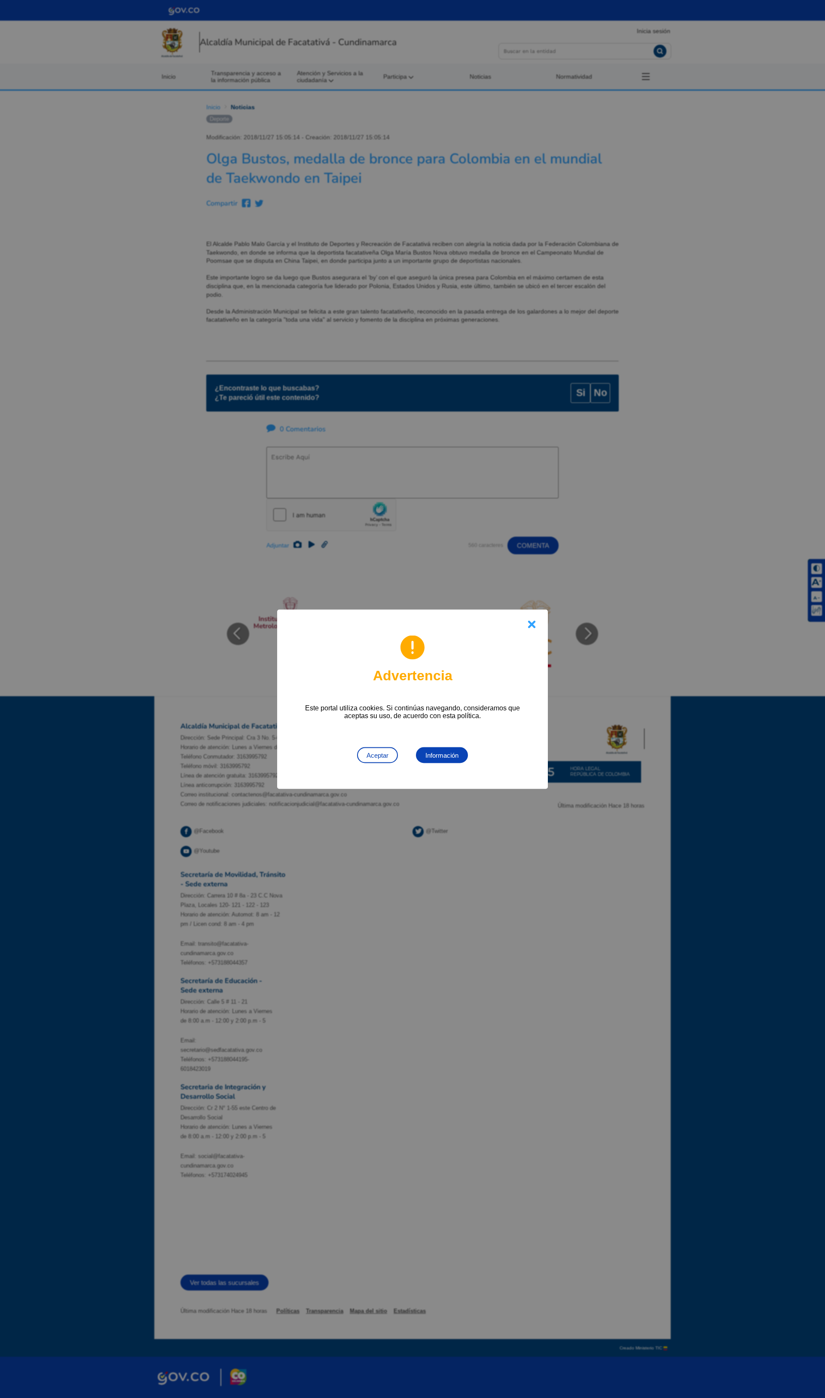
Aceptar (377, 755)
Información (441, 755)
